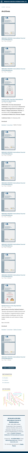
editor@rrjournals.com (11, 440)
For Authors (5, 380)
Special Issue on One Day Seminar (11, 305)
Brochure (4, 125)
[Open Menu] (1, 1)
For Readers (5, 378)
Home (3, 7)
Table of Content (17, 329)
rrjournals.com (14, 442)
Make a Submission (9, 367)
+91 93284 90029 (15, 438)
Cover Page (9, 125)
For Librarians (5, 382)
